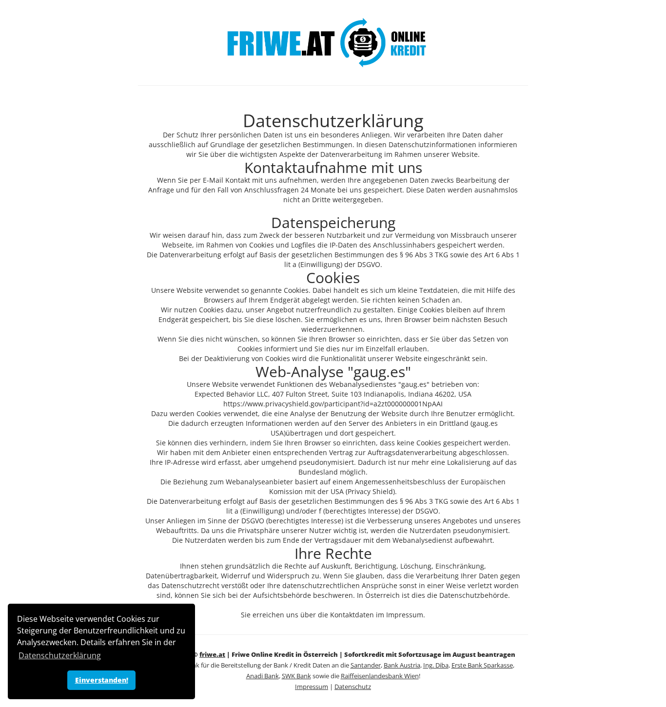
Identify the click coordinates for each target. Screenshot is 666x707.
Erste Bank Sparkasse (482, 665)
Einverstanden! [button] (101, 680)
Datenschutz (352, 687)
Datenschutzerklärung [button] (60, 655)
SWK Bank (296, 676)
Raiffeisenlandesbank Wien (380, 676)
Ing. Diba (436, 665)
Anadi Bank (262, 676)
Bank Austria (402, 665)
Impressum (311, 687)
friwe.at (212, 654)
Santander (366, 665)
